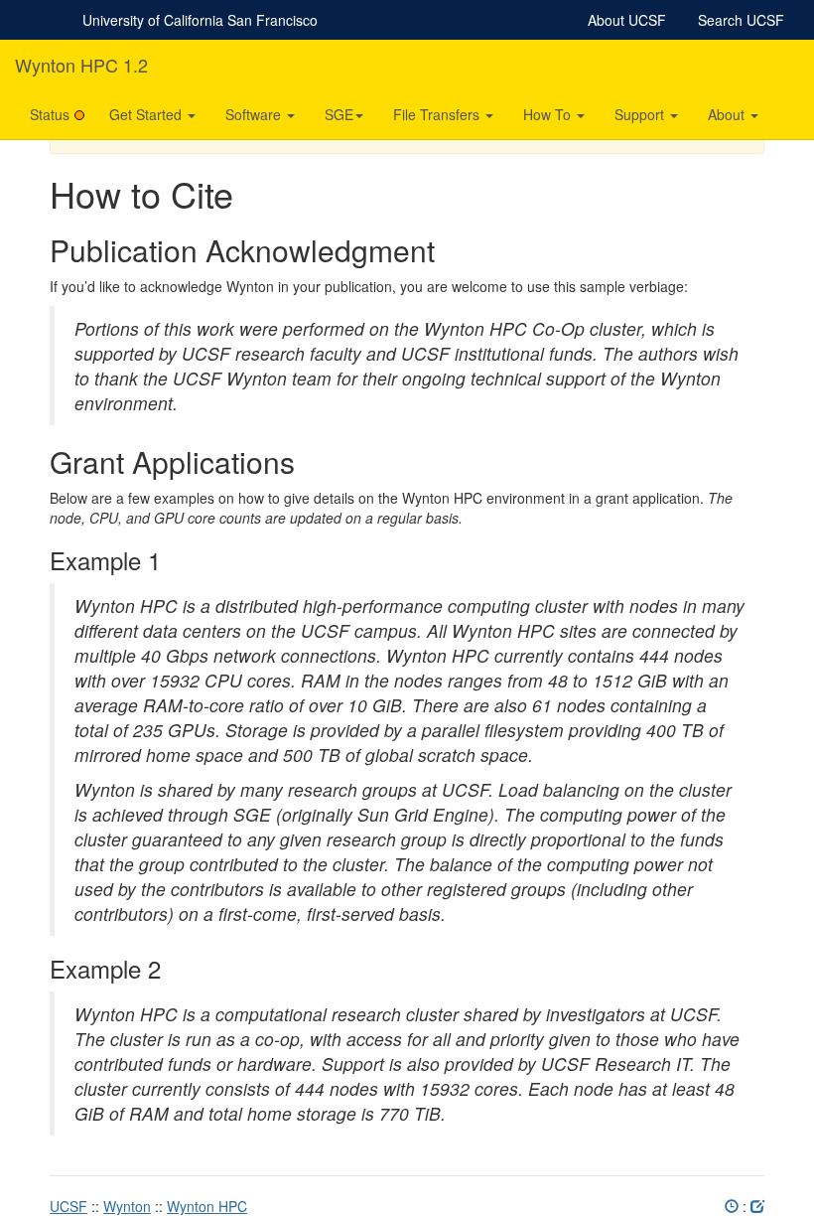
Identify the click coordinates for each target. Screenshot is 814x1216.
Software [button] (255, 114)
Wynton (127, 1206)
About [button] (728, 114)
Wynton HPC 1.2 (81, 64)
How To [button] (549, 114)
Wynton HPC (207, 1206)
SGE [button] (339, 114)
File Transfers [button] (438, 114)
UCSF (68, 1206)
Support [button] (641, 114)
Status (49, 114)
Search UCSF (741, 20)
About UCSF (627, 20)
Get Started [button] (147, 114)
